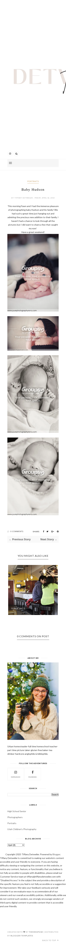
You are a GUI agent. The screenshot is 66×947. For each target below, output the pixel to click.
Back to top (49, 940)
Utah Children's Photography (21, 829)
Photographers (15, 817)
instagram (15, 777)
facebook (32, 777)
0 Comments (16, 531)
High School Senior (16, 811)
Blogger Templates (22, 935)
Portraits (33, 181)
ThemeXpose (36, 932)
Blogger (56, 854)
